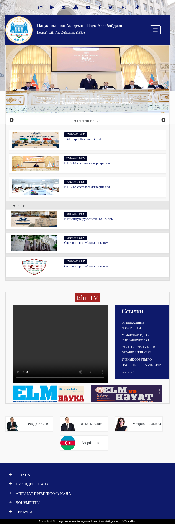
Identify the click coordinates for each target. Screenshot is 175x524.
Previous (11, 120)
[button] (18, 79)
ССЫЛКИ (128, 372)
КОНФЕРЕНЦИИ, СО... (87, 120)
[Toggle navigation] (155, 29)
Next (163, 120)
